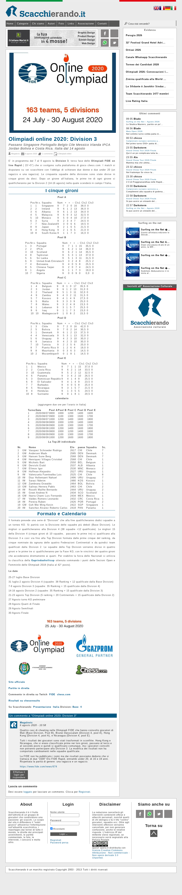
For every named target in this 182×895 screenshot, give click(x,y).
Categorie (22, 23)
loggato (27, 791)
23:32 (129, 167)
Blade (137, 119)
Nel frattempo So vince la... (140, 172)
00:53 (129, 138)
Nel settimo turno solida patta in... (143, 134)
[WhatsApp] (149, 817)
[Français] (162, 8)
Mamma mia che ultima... (139, 163)
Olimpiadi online (64, 154)
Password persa (59, 842)
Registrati (84, 791)
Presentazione (42, 707)
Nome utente (57, 812)
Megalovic (15, 154)
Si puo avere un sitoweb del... (141, 201)
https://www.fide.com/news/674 (38, 766)
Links (71, 23)
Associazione (86, 23)
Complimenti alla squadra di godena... (145, 192)
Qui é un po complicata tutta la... (143, 153)
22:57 (129, 205)
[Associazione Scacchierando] (149, 308)
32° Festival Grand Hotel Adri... (145, 42)
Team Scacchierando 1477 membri (147, 93)
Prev (9, 38)
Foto (61, 23)
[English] (156, 8)
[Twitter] (114, 46)
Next (95, 38)
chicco (138, 138)
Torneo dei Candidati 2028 (142, 64)
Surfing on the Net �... (155, 229)
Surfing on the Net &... (155, 242)
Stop (96, 50)
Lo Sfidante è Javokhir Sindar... (146, 86)
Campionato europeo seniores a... (143, 141)
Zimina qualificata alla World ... (146, 79)
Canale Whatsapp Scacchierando (146, 57)
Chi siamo (38, 23)
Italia (56, 707)
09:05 (129, 119)
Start (94, 50)
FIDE (52, 694)
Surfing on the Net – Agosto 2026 (143, 122)
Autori (51, 23)
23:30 (129, 176)
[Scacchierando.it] (45, 11)
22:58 (129, 195)
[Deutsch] (168, 8)
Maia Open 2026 (134, 131)
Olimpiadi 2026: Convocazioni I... (147, 72)
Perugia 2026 (134, 35)
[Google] (114, 36)
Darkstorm (140, 147)
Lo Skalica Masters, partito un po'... (144, 124)
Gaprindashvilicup (43, 560)
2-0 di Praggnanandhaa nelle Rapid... (145, 182)
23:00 (129, 186)
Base (76, 707)
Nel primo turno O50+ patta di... (142, 143)
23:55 (129, 147)
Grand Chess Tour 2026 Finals (141, 151)
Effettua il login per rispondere (19, 775)
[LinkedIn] (104, 46)
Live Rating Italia (137, 101)
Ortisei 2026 (133, 50)
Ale (136, 157)
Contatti (102, 23)
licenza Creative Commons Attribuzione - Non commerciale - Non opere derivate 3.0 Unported (111, 854)
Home (10, 23)
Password (55, 820)
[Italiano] (173, 8)
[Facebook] (104, 36)
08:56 (129, 128)
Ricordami (59, 829)
